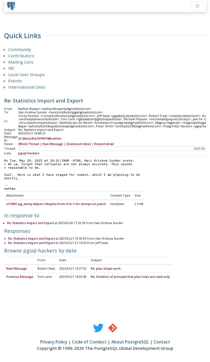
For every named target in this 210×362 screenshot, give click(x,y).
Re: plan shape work (106, 268)
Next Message (16, 268)
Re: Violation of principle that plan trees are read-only (130, 277)
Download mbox (78, 144)
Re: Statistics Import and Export (30, 223)
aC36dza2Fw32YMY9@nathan (40, 138)
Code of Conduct (89, 342)
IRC (11, 68)
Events (15, 80)
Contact (162, 342)
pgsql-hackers (28, 153)
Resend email (104, 144)
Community (19, 49)
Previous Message (19, 277)
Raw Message (53, 144)
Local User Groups (26, 74)
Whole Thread (28, 144)
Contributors (21, 55)
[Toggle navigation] (197, 6)
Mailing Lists (20, 62)
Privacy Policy (53, 342)
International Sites (26, 87)
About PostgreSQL (130, 342)
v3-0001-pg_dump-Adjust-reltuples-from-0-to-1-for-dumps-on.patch (56, 204)
